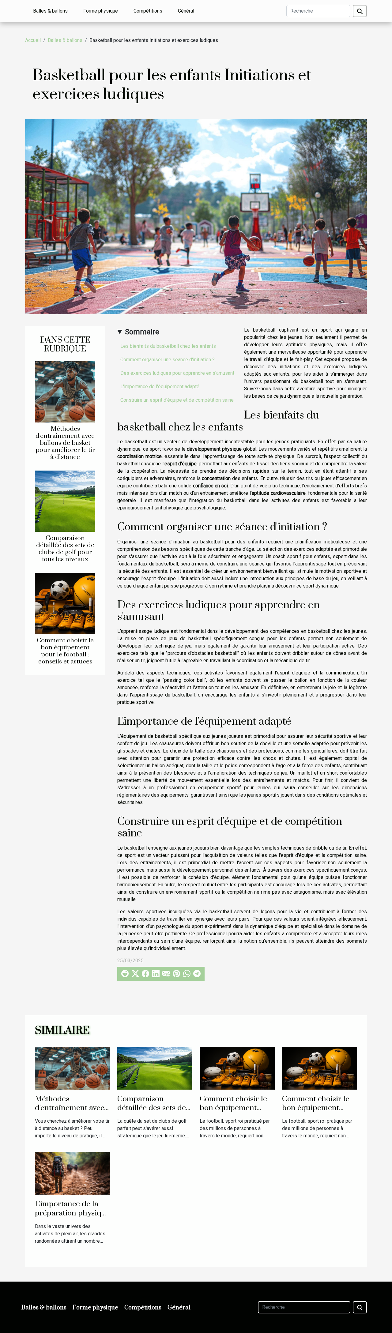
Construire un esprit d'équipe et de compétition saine (177, 400)
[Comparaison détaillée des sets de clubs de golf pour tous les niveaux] (65, 501)
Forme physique (100, 11)
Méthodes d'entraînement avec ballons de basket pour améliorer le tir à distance (65, 443)
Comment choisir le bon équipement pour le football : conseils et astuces (65, 651)
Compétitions (148, 11)
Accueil (33, 40)
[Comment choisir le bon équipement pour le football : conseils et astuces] (65, 603)
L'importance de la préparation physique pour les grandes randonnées (72, 1217)
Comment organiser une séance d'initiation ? (167, 359)
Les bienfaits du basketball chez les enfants (168, 346)
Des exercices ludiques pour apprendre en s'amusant (177, 373)
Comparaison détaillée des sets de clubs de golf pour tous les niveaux (65, 548)
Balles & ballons (50, 11)
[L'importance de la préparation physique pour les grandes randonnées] (72, 1173)
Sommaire (142, 332)
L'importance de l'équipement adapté (159, 386)
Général (186, 11)
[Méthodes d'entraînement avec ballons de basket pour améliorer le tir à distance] (65, 391)
